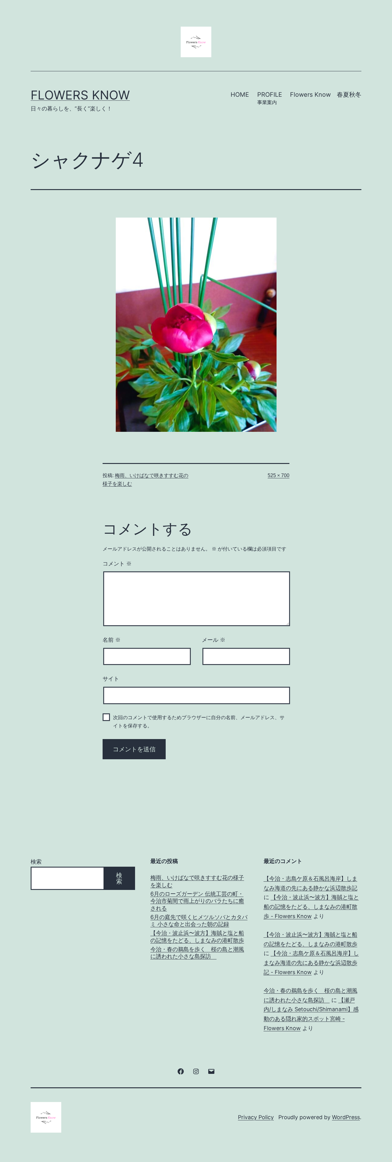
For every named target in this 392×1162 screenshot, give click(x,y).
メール (213, 640)
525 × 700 (278, 475)
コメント (117, 564)
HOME (240, 94)
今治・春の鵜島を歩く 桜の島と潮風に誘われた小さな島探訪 (197, 952)
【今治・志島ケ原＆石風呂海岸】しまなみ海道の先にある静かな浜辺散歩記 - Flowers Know (311, 962)
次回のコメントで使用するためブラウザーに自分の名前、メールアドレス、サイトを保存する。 (199, 721)
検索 (36, 861)
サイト (111, 679)
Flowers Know (80, 95)
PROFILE (269, 98)
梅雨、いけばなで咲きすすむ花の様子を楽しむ (197, 881)
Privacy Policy (256, 1117)
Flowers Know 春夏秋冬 (325, 94)
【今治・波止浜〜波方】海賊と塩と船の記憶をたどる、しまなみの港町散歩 (197, 936)
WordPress (346, 1117)
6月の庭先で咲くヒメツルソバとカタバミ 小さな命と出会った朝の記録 (198, 920)
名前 (112, 640)
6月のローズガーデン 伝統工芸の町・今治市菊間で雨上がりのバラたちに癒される (197, 901)
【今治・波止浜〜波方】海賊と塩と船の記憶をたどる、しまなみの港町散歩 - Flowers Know (311, 906)
